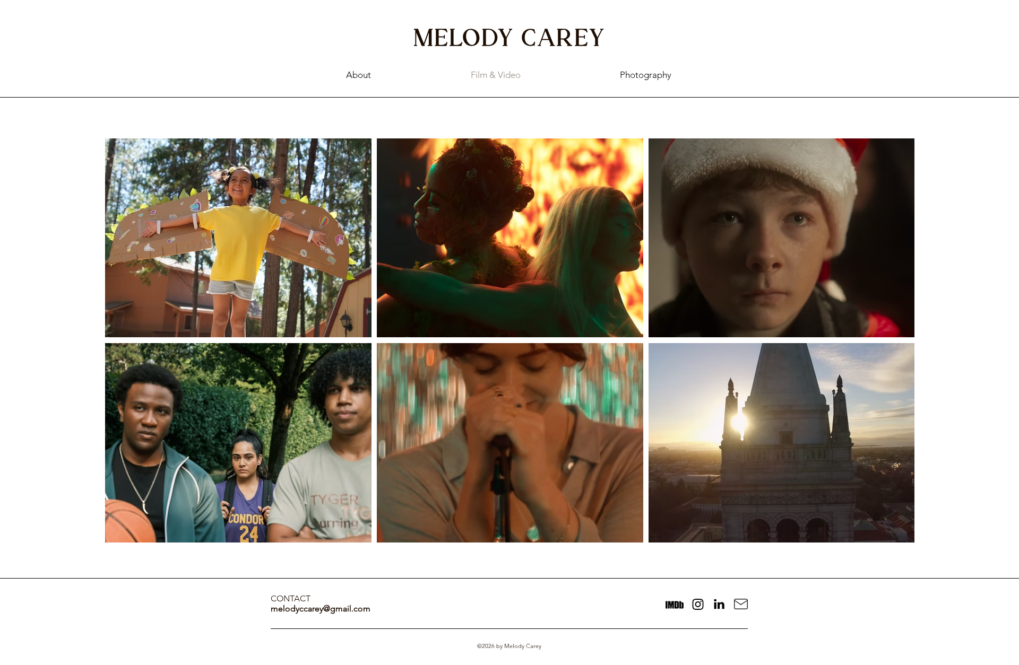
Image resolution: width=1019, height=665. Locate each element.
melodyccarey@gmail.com (320, 608)
